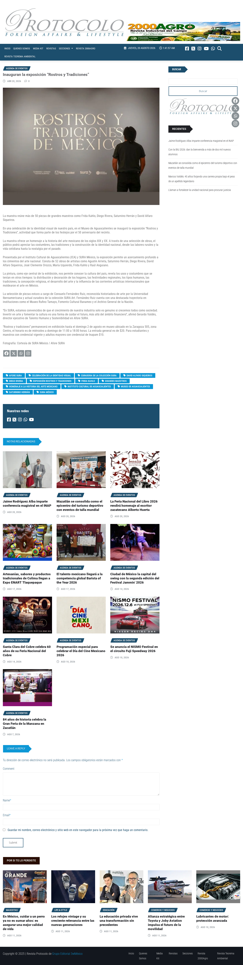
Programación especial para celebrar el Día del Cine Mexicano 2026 (81, 651)
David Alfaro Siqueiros (139, 375)
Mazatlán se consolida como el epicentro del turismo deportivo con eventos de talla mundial (80, 506)
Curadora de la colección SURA (99, 375)
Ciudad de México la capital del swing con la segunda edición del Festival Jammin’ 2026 (134, 578)
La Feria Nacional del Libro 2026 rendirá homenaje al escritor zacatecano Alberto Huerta (134, 506)
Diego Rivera (16, 381)
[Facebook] (6, 353)
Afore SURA (15, 375)
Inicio (7, 48)
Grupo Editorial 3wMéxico (67, 954)
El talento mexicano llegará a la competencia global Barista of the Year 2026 (80, 578)
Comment (8, 768)
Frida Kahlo (88, 381)
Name (7, 800)
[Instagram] (28, 353)
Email (7, 815)
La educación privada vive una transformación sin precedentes (119, 921)
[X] (13, 353)
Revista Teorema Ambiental (20, 56)
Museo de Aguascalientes (135, 386)
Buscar (176, 69)
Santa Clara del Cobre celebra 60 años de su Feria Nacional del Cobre (27, 651)
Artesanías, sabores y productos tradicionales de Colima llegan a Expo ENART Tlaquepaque (27, 578)
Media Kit (38, 48)
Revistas (51, 48)
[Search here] (219, 48)
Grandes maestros (116, 381)
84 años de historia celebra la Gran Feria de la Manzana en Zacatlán (24, 724)
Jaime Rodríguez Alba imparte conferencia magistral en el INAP (201, 141)
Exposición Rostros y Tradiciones (52, 381)
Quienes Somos (21, 48)
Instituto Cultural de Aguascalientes (89, 386)
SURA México (47, 392)
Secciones (65, 48)
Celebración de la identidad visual (51, 375)
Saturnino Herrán (19, 392)
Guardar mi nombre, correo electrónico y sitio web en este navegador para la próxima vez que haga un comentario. (78, 830)
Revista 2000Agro (85, 48)
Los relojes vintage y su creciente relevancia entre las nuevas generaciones (72, 921)
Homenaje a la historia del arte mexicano (33, 386)
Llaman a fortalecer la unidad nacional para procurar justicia (199, 190)
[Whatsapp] (21, 353)
